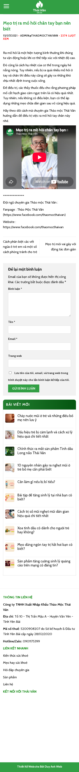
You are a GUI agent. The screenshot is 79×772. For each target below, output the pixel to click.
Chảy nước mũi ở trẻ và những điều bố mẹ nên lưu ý (45, 418)
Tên (11, 322)
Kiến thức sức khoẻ (15, 656)
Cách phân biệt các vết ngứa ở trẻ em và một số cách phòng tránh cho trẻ (20, 247)
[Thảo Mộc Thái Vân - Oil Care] (39, 7)
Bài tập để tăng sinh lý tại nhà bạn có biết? (44, 497)
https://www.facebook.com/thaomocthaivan (34, 215)
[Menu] (6, 6)
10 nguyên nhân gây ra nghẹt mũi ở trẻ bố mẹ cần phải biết (43, 467)
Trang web (15, 356)
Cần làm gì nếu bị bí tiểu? (36, 482)
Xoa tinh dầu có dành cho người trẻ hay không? (43, 530)
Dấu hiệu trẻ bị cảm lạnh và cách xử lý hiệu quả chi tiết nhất (45, 434)
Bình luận (15, 289)
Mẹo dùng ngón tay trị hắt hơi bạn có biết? (45, 547)
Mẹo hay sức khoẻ (15, 663)
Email (12, 339)
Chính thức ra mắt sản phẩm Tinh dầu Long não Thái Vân (45, 451)
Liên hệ (8, 684)
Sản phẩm (10, 677)
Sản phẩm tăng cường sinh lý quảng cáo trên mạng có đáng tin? (43, 563)
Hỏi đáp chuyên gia (16, 670)
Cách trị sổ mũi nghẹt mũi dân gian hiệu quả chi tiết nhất (43, 513)
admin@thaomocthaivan (39, 35)
